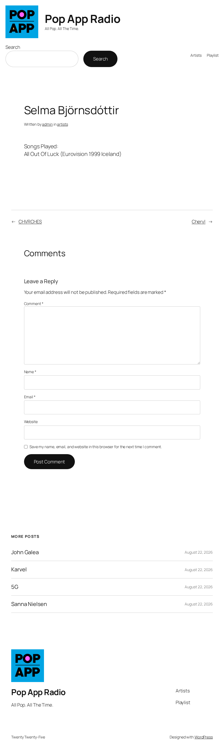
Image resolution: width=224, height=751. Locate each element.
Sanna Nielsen (29, 604)
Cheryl (198, 221)
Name (30, 371)
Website (31, 421)
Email (30, 396)
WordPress (203, 737)
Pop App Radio (82, 18)
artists (62, 124)
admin (47, 124)
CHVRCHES (30, 221)
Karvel (18, 569)
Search (12, 47)
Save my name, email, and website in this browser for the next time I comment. (96, 446)
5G (14, 587)
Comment (33, 303)
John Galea (25, 552)
